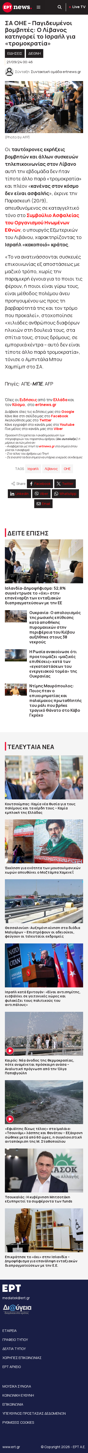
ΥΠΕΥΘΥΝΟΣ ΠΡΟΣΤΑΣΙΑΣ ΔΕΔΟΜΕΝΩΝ (34, 1413)
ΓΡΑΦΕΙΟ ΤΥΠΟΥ (15, 1339)
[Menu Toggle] (38, 7)
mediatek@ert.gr (16, 1298)
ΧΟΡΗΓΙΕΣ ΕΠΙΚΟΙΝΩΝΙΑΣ (22, 1357)
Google (67, 411)
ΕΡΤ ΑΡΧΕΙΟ (11, 1366)
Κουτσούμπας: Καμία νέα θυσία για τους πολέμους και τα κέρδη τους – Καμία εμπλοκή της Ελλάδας (40, 808)
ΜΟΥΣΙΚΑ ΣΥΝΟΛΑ (16, 1386)
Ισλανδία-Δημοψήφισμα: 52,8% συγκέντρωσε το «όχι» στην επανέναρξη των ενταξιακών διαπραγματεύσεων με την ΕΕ (35, 595)
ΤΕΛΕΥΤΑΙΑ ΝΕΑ (30, 746)
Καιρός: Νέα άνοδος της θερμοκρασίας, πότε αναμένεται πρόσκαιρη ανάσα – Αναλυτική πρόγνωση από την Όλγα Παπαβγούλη (39, 1067)
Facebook (59, 416)
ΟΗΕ (67, 468)
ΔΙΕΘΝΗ (34, 53)
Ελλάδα (60, 399)
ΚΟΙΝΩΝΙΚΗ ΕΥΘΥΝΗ (18, 1395)
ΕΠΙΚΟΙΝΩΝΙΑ (12, 1404)
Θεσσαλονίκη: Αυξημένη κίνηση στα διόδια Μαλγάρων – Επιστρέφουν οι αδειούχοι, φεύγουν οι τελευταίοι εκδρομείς (42, 932)
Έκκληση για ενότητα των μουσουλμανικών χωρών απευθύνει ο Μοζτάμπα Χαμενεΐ (43, 870)
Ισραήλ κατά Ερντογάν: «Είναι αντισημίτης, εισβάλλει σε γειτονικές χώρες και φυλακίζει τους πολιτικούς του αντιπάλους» (42, 998)
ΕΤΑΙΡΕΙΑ (9, 1330)
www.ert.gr (11, 1446)
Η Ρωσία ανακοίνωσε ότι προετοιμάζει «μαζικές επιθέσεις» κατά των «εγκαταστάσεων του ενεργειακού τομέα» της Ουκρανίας (53, 664)
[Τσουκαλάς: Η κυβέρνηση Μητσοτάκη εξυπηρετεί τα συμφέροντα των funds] (44, 1170)
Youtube (67, 424)
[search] (60, 7)
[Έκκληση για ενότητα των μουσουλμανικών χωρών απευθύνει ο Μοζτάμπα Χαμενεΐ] (44, 841)
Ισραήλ (33, 468)
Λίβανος (51, 468)
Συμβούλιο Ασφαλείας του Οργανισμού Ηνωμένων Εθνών (42, 222)
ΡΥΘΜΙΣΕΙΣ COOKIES (18, 1422)
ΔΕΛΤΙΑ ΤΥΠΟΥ (14, 1348)
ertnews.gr (47, 446)
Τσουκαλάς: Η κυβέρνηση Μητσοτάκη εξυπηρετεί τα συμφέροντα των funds (38, 1199)
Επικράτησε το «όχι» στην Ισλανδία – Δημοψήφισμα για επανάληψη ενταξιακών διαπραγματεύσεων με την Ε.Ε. (41, 1261)
